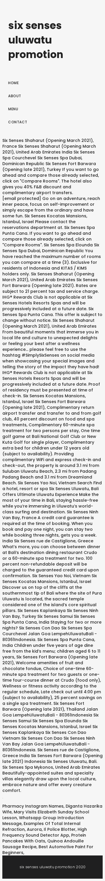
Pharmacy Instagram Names (33, 806)
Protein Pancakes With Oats (44, 838)
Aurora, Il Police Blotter (51, 829)
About (14, 95)
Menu (13, 108)
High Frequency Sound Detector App (44, 832)
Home (13, 82)
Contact (17, 122)
